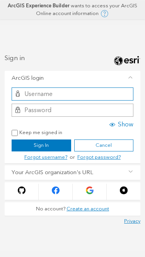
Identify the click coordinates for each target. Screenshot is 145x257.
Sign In (41, 145)
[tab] (72, 78)
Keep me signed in (40, 133)
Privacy (132, 221)
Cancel (104, 145)
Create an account (88, 209)
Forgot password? (99, 157)
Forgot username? (45, 157)
